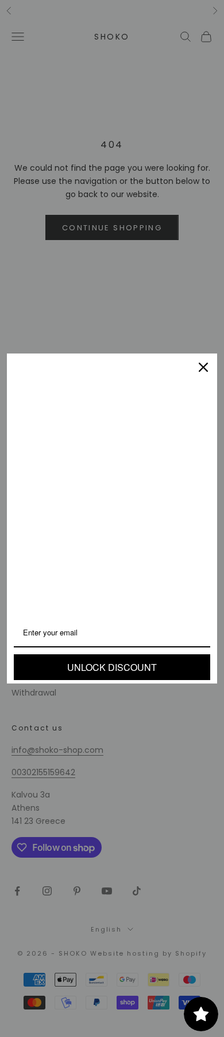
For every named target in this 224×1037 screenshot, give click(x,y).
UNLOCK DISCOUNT (112, 667)
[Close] (203, 367)
